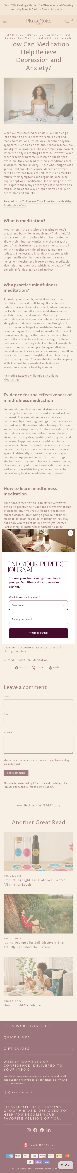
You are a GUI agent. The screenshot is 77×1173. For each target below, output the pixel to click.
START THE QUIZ (38, 632)
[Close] (70, 533)
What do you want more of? (24, 596)
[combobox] (38, 605)
